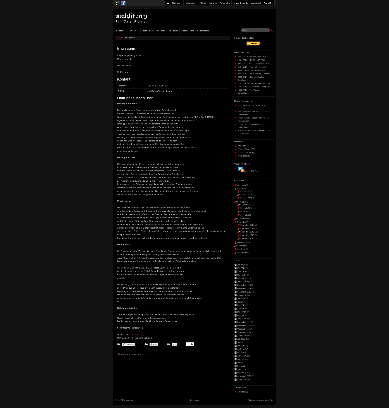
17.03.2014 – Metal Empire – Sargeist (253, 87)
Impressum (194, 400)
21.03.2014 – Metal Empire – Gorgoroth (254, 83)
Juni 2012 (241, 342)
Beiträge (176, 3)
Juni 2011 (241, 363)
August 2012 (242, 336)
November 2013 (244, 288)
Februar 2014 (243, 278)
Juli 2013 (241, 299)
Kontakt (267, 3)
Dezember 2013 (244, 285)
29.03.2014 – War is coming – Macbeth (254, 74)
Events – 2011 (246, 195)
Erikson (241, 130)
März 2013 (241, 312)
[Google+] (117, 2)
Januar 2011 (242, 369)
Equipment (256, 3)
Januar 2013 (242, 319)
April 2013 (241, 309)
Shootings (160, 31)
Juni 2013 (241, 302)
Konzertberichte (240, 3)
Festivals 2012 (246, 208)
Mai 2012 (241, 346)
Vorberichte (224, 3)
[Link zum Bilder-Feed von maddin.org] (241, 171)
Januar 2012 (242, 356)
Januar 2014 (242, 282)
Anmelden (242, 146)
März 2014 (241, 275)
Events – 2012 (246, 198)
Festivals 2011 (246, 205)
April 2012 (241, 349)
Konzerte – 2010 (247, 225)
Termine (213, 3)
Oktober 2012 (243, 329)
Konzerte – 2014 (247, 239)
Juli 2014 (241, 265)
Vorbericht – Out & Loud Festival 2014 (253, 64)
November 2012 (244, 326)
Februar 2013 (243, 315)
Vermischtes (203, 31)
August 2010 (242, 380)
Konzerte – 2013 (247, 235)
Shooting (241, 246)
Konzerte (120, 31)
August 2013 (242, 295)
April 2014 (241, 271)
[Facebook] (123, 2)
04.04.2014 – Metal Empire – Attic (251, 70)
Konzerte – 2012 (247, 232)
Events (133, 31)
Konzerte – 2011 (247, 228)
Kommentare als (246, 152)
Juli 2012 (241, 339)
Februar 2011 (242, 366)
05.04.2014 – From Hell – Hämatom (252, 67)
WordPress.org (244, 156)
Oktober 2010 (243, 373)
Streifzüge (173, 31)
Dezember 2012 (244, 322)
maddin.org (129, 400)
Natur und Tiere (243, 242)
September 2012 (244, 332)
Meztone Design (137, 334)
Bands (203, 3)
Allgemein (241, 185)
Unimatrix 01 (243, 392)
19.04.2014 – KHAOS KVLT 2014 (251, 60)
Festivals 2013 (246, 211)
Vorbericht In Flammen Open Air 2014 (253, 57)
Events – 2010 (246, 191)
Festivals (146, 31)
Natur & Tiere (188, 31)
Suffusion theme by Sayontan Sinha (261, 400)
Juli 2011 (241, 359)
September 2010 (244, 376)
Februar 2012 (243, 352)
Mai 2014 (241, 268)
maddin (136, 354)
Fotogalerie (190, 3)
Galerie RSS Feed (251, 171)
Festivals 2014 (246, 215)
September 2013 (244, 292)
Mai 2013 (241, 305)
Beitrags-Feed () (246, 149)
